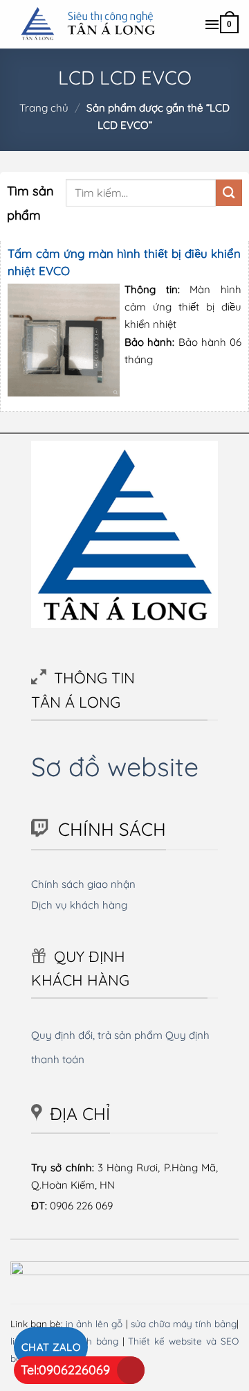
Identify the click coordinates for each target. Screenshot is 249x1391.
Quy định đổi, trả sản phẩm (97, 1035)
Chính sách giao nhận (83, 884)
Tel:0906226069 (65, 1370)
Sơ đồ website (115, 766)
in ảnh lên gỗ (94, 1323)
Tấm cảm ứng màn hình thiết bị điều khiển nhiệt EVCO (124, 262)
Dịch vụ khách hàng (79, 904)
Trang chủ (43, 107)
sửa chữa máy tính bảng (184, 1323)
